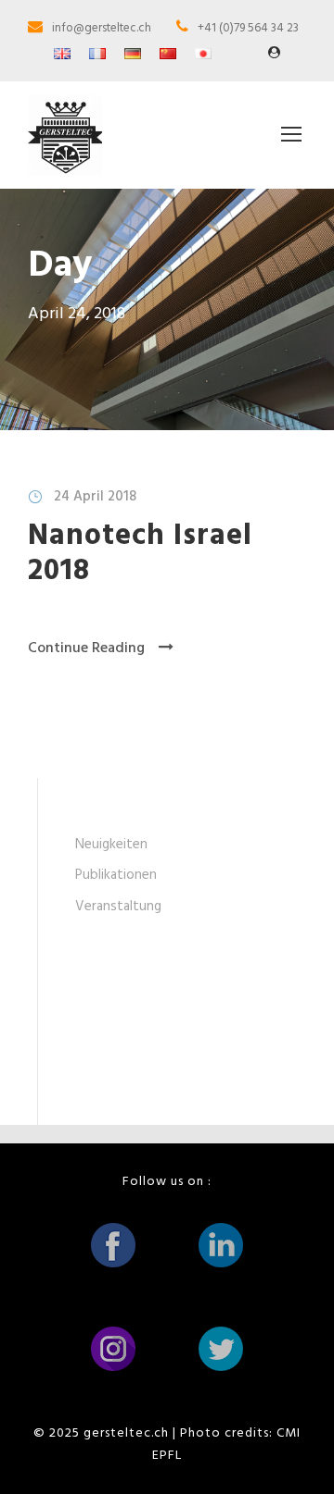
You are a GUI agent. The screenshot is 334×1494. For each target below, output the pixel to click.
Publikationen (116, 875)
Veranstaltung (118, 906)
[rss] (274, 53)
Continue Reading (86, 648)
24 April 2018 (95, 497)
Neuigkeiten (111, 844)
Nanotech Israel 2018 (140, 553)
